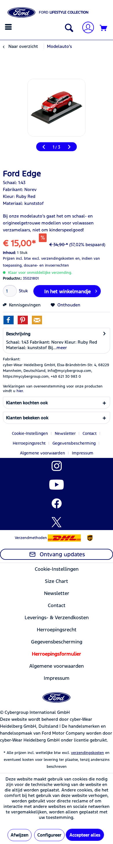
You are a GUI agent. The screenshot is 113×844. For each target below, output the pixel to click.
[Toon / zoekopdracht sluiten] (68, 28)
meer (62, 347)
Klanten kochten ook (27, 402)
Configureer (49, 835)
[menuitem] (9, 27)
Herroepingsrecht (29, 443)
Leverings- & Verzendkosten (57, 617)
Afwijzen (19, 835)
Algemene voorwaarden (42, 453)
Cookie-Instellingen (30, 433)
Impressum (82, 453)
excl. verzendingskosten (53, 258)
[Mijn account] (86, 28)
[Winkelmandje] (104, 28)
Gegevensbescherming (74, 443)
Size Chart (56, 581)
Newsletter (65, 433)
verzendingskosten (87, 753)
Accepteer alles (85, 835)
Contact (89, 433)
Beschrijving (18, 333)
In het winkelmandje (67, 291)
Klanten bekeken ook (27, 417)
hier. (20, 391)
